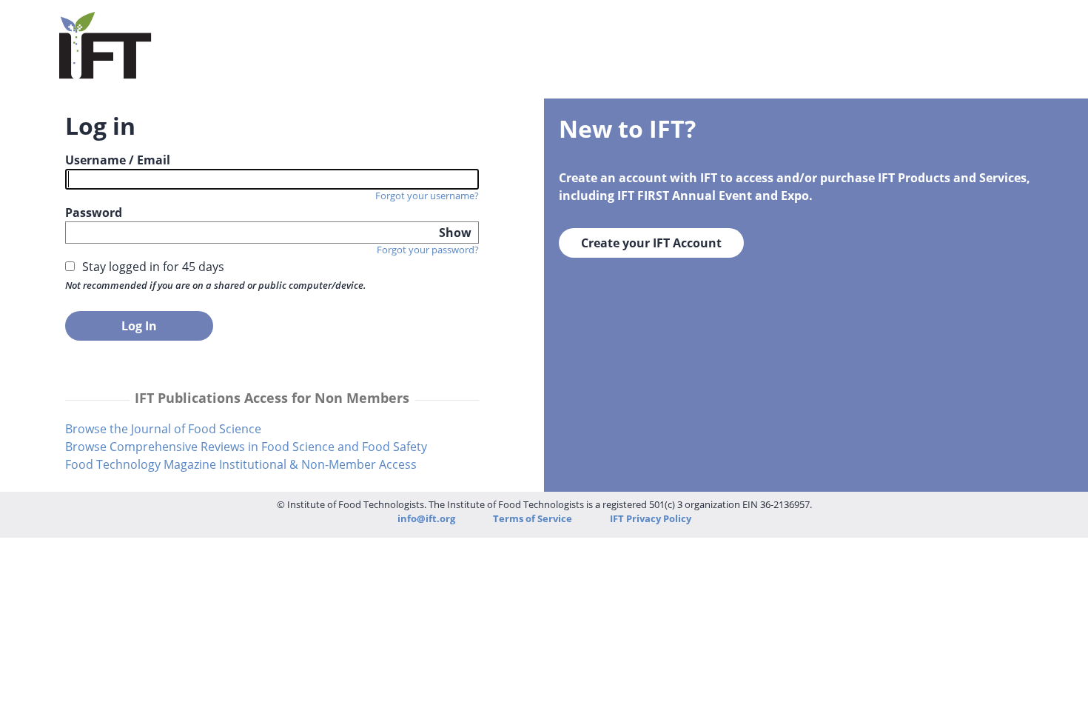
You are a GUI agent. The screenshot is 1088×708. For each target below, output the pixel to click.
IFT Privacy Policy (650, 518)
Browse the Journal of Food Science (163, 429)
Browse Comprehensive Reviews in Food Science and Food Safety (246, 446)
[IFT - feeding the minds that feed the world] (105, 70)
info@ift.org (426, 518)
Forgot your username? (427, 195)
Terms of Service (533, 518)
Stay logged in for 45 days (153, 266)
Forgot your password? (428, 249)
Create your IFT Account (651, 243)
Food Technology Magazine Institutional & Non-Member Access (241, 464)
